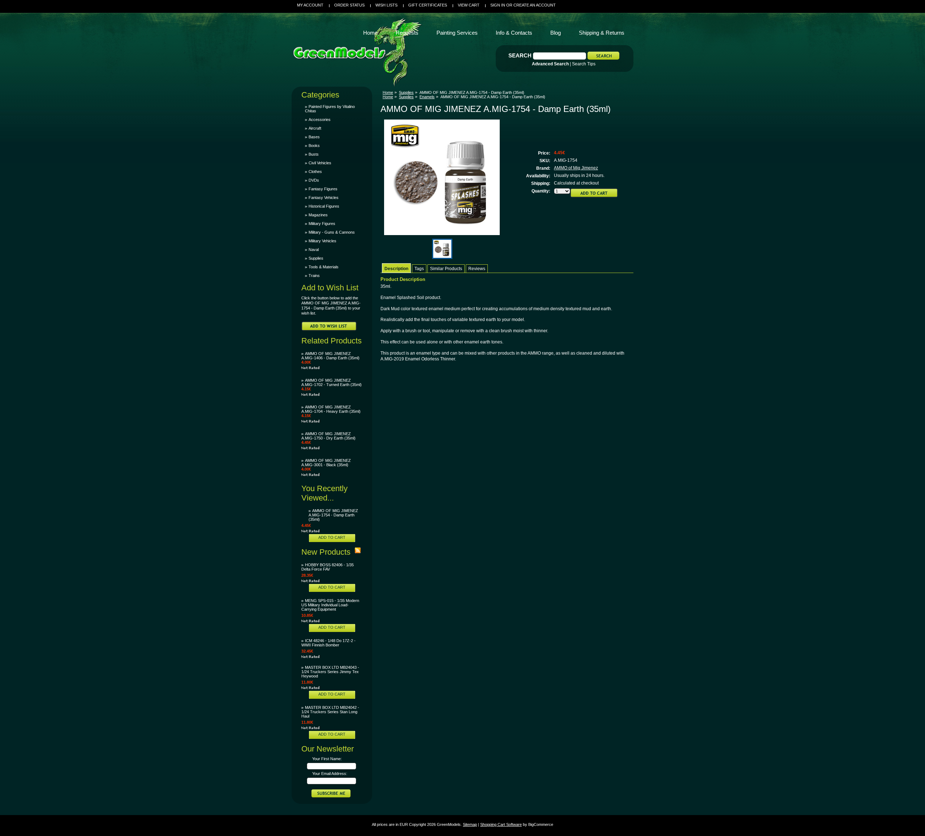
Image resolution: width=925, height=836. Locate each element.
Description (396, 268)
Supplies (316, 258)
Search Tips (583, 64)
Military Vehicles (322, 241)
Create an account (534, 5)
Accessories (320, 119)
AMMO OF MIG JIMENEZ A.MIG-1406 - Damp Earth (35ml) (330, 355)
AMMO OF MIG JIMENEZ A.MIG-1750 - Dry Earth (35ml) (328, 436)
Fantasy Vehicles (324, 197)
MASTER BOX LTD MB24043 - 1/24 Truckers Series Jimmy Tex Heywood (330, 671)
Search (520, 55)
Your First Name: (327, 759)
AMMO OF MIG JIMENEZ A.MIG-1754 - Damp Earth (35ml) (333, 514)
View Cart (468, 5)
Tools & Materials (324, 267)
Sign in (497, 5)
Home (388, 92)
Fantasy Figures (323, 189)
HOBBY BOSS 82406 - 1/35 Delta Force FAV (327, 567)
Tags (419, 268)
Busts (314, 154)
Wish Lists (386, 5)
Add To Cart (331, 537)
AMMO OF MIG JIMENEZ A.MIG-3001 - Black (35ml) (326, 462)
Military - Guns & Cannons (332, 232)
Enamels (427, 97)
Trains (314, 275)
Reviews (476, 268)
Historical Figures (324, 206)
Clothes (315, 171)
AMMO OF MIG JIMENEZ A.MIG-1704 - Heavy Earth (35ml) (331, 409)
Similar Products (446, 268)
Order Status (349, 5)
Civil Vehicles (320, 163)
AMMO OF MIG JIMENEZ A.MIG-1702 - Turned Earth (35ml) (331, 382)
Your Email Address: (329, 773)
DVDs (314, 180)
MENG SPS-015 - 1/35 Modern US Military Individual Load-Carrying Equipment (330, 604)
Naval (314, 249)
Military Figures (322, 223)
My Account (310, 5)
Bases (314, 137)
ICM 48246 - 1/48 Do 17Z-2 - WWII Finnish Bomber (328, 642)
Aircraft (315, 128)
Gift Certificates (427, 5)
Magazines (318, 215)
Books (314, 145)
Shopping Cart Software (501, 824)
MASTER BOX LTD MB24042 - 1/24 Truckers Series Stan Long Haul (330, 711)
